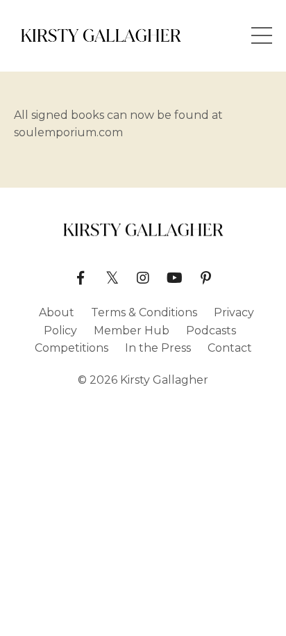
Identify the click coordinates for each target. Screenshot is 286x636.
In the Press (158, 347)
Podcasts (211, 330)
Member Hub (131, 330)
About (56, 312)
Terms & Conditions (144, 312)
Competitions (71, 347)
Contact (230, 347)
